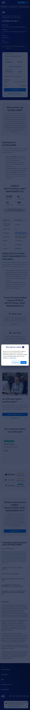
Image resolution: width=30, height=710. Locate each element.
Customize (16, 362)
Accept (23, 362)
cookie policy (12, 358)
